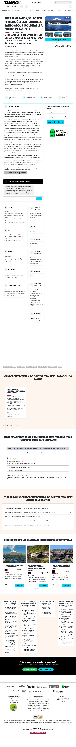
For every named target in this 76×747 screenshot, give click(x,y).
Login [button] (7, 6)
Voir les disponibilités (58, 40)
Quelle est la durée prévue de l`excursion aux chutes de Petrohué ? (23, 516)
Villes (60, 366)
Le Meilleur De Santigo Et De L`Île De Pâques (67, 626)
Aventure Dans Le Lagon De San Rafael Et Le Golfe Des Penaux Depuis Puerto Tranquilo (67, 621)
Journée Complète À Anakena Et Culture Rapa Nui (29, 632)
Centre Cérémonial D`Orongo (28, 636)
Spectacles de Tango (34, 10)
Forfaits (24, 10)
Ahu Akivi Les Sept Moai (29, 645)
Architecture (22, 366)
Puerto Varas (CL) (35, 320)
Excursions (17, 10)
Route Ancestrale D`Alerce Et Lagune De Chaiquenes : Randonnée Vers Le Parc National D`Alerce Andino (11, 615)
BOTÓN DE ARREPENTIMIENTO (38, 732)
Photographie (53, 366)
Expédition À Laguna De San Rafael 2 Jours (66, 606)
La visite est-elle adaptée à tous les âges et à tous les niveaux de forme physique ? (27, 525)
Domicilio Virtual (14, 702)
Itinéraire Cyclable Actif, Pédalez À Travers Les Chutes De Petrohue (11, 636)
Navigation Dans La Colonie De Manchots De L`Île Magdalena (29, 649)
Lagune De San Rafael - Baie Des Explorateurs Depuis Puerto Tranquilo (29, 626)
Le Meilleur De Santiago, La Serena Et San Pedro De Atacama (67, 631)
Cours (64, 10)
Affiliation (62, 696)
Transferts (43, 10)
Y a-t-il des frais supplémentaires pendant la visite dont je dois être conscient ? (26, 521)
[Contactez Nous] (21, 6)
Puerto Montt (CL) (35, 318)
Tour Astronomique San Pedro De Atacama (29, 617)
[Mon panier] (26, 6)
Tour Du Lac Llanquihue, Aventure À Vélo (11, 630)
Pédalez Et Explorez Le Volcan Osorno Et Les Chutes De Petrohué (11, 626)
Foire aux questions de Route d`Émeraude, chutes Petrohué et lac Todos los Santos (38, 498)
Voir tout (18, 425)
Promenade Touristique (10, 366)
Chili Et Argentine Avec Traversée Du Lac (67, 615)
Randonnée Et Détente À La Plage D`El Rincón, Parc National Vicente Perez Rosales (11, 649)
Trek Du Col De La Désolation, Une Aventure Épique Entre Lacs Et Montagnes (11, 642)
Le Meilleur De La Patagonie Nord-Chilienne (46, 613)
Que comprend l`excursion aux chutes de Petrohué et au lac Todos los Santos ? (26, 508)
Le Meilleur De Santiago (67, 609)
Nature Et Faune (43, 366)
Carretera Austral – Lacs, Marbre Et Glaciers (47, 608)
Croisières (58, 10)
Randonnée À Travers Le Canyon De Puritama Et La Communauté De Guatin (29, 613)
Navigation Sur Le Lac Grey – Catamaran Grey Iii (29, 607)
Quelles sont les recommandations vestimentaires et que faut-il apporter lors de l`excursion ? (30, 512)
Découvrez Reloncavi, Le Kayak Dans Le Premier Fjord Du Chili (11, 608)
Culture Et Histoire (32, 366)
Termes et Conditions (63, 698)
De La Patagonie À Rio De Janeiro (67, 642)
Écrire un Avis (8, 425)
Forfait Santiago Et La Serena (67, 635)
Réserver (19, 585)
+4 (68, 18)
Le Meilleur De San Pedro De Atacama (66, 611)
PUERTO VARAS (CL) (10, 212)
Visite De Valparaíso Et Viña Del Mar (29, 621)
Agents (15, 6)
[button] (63, 2)
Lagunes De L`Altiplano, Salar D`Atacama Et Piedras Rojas (29, 641)
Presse (63, 701)
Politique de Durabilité (63, 700)
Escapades (51, 10)
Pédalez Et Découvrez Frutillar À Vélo (11, 622)
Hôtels (69, 10)
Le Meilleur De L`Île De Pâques (67, 639)
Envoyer (39, 199)
